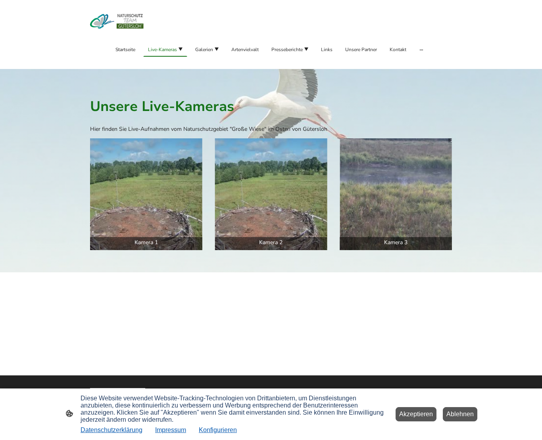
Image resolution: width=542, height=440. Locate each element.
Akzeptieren (416, 414)
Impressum (170, 430)
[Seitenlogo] (117, 21)
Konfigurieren (218, 430)
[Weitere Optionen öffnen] (421, 49)
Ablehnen (460, 414)
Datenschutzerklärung (111, 430)
